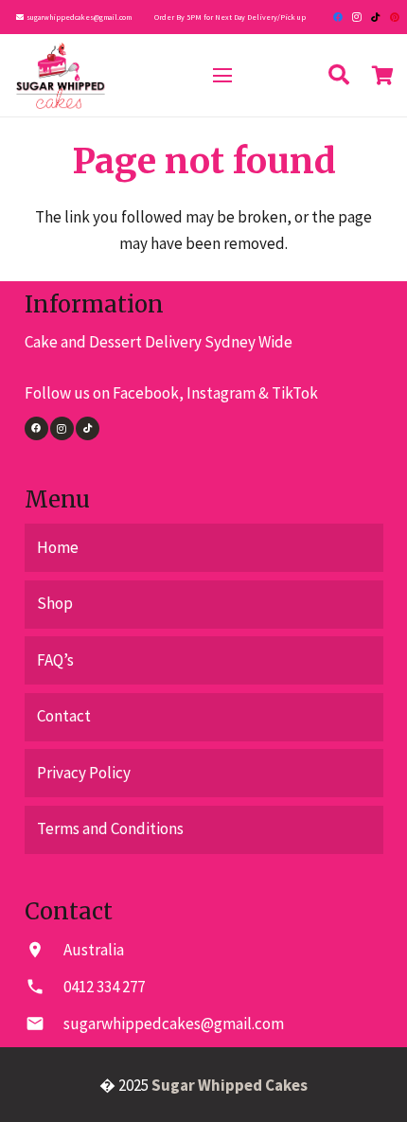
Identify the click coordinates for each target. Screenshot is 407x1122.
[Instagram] (356, 17)
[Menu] (222, 75)
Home (58, 547)
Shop (55, 603)
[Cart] (383, 75)
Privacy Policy (84, 772)
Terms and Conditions (110, 828)
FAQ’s (55, 660)
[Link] (60, 76)
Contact (64, 715)
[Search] (339, 75)
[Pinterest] (394, 17)
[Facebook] (337, 17)
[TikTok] (375, 17)
